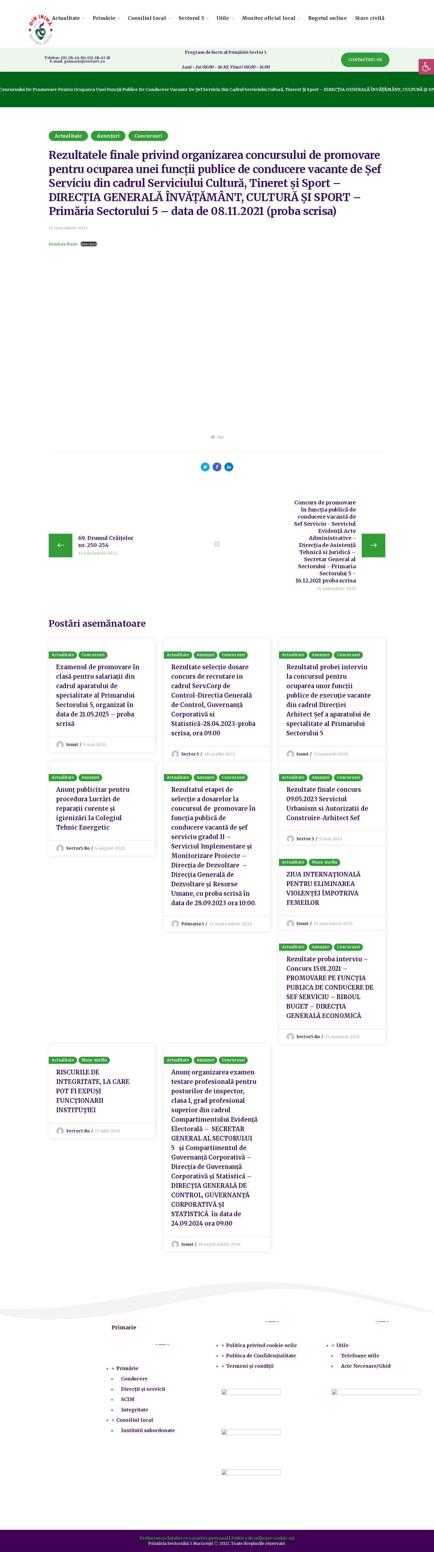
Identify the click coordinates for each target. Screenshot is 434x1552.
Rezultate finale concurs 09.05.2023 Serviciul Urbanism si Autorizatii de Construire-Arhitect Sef (327, 804)
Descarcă (88, 244)
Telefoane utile (360, 1356)
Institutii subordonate (148, 1430)
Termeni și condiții (250, 1366)
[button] (365, 59)
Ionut (72, 744)
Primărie (127, 1368)
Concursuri (148, 136)
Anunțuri (108, 136)
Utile (342, 1345)
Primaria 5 (192, 923)
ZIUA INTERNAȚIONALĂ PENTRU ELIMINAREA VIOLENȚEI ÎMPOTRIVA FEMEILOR (323, 888)
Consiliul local (134, 1420)
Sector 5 (190, 754)
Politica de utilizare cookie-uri (263, 1538)
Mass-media (324, 862)
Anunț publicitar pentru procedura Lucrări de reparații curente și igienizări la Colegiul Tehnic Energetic (92, 808)
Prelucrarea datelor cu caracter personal (184, 1538)
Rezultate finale (63, 244)
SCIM (128, 1399)
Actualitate (68, 136)
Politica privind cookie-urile (261, 1345)
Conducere (134, 1379)
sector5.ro (78, 848)
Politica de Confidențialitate (261, 1356)
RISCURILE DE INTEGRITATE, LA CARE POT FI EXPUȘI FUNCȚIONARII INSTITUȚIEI (92, 1091)
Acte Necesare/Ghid (366, 1366)
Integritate (134, 1410)
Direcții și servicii (143, 1389)
